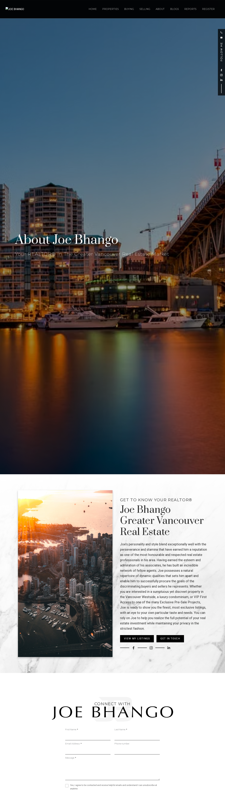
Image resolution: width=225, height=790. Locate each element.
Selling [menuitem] (145, 9)
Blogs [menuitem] (174, 9)
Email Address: (73, 743)
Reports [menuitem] (190, 9)
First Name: (71, 729)
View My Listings (137, 638)
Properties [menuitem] (110, 9)
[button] (221, 32)
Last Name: (120, 729)
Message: (70, 757)
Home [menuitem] (93, 9)
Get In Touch (170, 638)
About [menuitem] (160, 9)
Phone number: (122, 743)
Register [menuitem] (208, 9)
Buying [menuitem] (129, 9)
